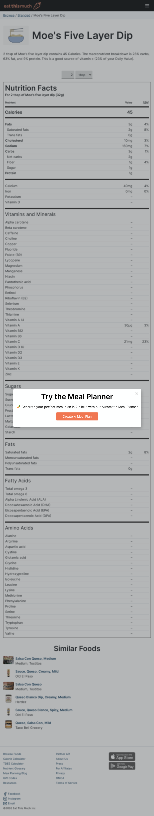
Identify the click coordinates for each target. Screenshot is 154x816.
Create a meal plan (77, 416)
